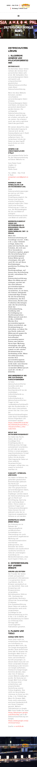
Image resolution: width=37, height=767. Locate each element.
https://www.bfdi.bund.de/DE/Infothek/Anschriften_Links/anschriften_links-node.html (18, 426)
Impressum (13, 759)
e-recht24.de (19, 726)
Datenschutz (23, 759)
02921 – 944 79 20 (12, 5)
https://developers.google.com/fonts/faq (18, 714)
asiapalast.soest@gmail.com (18, 178)
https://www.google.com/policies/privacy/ (18, 722)
